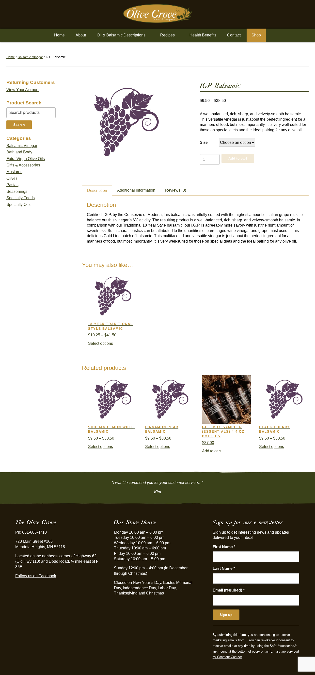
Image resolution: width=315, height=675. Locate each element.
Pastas (12, 185)
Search (19, 125)
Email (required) (229, 590)
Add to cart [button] (211, 451)
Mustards (14, 172)
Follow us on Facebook (35, 576)
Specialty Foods (20, 198)
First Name (224, 547)
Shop (256, 35)
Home (59, 35)
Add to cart (237, 158)
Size (204, 142)
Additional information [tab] (136, 190)
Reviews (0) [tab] (175, 190)
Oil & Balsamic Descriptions (121, 35)
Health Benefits (202, 35)
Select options (100, 343)
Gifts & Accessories (23, 165)
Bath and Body (19, 152)
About (81, 35)
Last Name (224, 568)
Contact (234, 35)
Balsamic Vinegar (30, 57)
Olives (11, 178)
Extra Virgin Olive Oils (25, 159)
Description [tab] (97, 190)
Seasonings (16, 191)
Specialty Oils (18, 204)
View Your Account (22, 90)
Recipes (167, 35)
